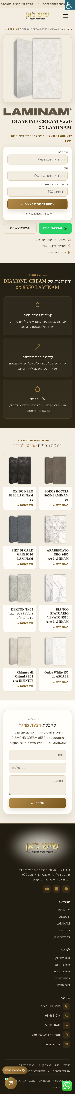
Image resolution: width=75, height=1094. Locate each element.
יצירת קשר (45, 1065)
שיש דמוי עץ (62, 958)
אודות (66, 1065)
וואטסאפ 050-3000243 (46, 1035)
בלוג (57, 1065)
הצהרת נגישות (27, 1065)
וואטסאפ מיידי (52, 228)
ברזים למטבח (62, 978)
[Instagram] (56, 889)
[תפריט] (65, 16)
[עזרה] (11, 1083)
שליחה (37, 803)
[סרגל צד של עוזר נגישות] (70, 5)
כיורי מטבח (63, 985)
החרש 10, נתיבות (51, 1006)
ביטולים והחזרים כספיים (36, 1071)
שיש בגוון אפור (61, 965)
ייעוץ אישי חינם (52, 1044)
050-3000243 (52, 1025)
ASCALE (64, 917)
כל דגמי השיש (61, 937)
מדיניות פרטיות (61, 1071)
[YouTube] (47, 889)
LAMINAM (13, 29)
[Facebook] (66, 889)
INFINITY (64, 910)
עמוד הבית (66, 29)
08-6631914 (20, 228)
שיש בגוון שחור (61, 971)
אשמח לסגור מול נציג (37, 204)
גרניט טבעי (64, 930)
